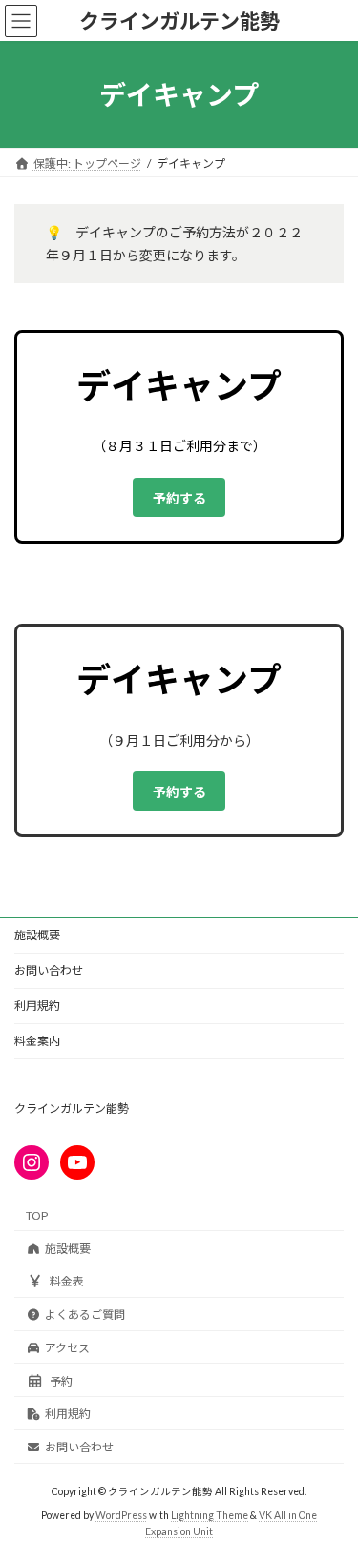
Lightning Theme (209, 1515)
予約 (61, 1381)
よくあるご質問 (85, 1314)
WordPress (121, 1515)
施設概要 (37, 935)
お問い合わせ (48, 970)
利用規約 (37, 1005)
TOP (37, 1215)
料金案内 (37, 1041)
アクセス (67, 1348)
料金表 (67, 1282)
